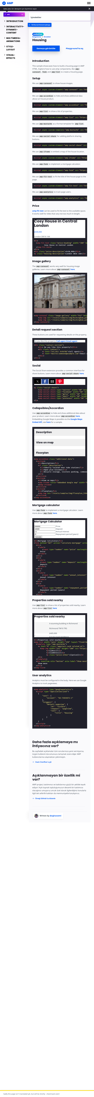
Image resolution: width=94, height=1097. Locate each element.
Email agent (71, 341)
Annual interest (62, 531)
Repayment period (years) (66, 534)
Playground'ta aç (74, 48)
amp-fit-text (38, 211)
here (72, 269)
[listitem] (59, 628)
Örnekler (47, 37)
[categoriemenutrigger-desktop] (39, 25)
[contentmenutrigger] (60, 16)
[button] (89, 3)
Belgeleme (36, 37)
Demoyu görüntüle (46, 48)
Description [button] (44, 432)
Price (57, 526)
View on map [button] (45, 442)
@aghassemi (55, 815)
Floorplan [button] (42, 453)
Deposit (59, 529)
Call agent (61, 341)
